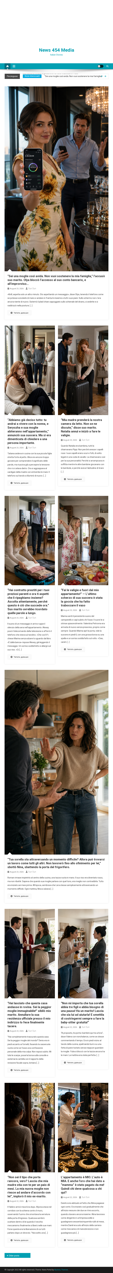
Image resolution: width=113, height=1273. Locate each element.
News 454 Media (56, 50)
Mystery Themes (61, 1270)
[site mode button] (100, 66)
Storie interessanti (32, 76)
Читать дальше (21, 313)
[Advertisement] (56, 22)
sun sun (32, 288)
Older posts (14, 1255)
